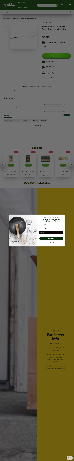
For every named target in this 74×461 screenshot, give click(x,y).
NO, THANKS (51, 242)
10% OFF (51, 238)
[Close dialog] (63, 216)
